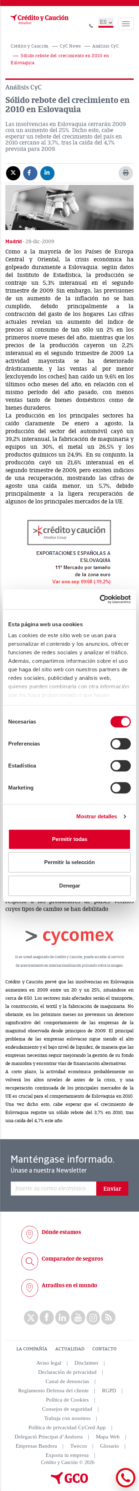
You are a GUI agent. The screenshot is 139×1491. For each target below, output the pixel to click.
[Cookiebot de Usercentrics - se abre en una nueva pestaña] (100, 599)
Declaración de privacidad (67, 1372)
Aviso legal (48, 1363)
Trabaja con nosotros (67, 1418)
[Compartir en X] (13, 172)
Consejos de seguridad (67, 1409)
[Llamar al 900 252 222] (91, 25)
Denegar (69, 886)
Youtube (78, 1317)
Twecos (78, 1446)
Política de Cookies (67, 1400)
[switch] (120, 743)
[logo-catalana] (69, 1482)
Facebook (47, 1317)
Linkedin (62, 1317)
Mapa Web (108, 1437)
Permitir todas (69, 839)
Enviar (112, 1188)
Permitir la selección (69, 862)
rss (108, 1317)
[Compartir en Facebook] (30, 172)
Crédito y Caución (29, 46)
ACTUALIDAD (69, 1349)
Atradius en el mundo (69, 1285)
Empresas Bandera (36, 1446)
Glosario (109, 1446)
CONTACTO (104, 1349)
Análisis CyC (105, 46)
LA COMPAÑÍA (31, 1349)
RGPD (109, 1390)
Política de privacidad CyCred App (67, 1427)
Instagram (93, 1318)
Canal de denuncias (67, 1381)
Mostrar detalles (96, 816)
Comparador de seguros (72, 1258)
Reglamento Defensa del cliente (53, 1390)
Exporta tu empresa (67, 1455)
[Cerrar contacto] (106, 1486)
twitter (31, 1318)
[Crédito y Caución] (39, 19)
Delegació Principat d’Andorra (49, 1437)
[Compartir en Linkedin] (47, 172)
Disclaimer (86, 1363)
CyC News (70, 46)
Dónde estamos (61, 1232)
